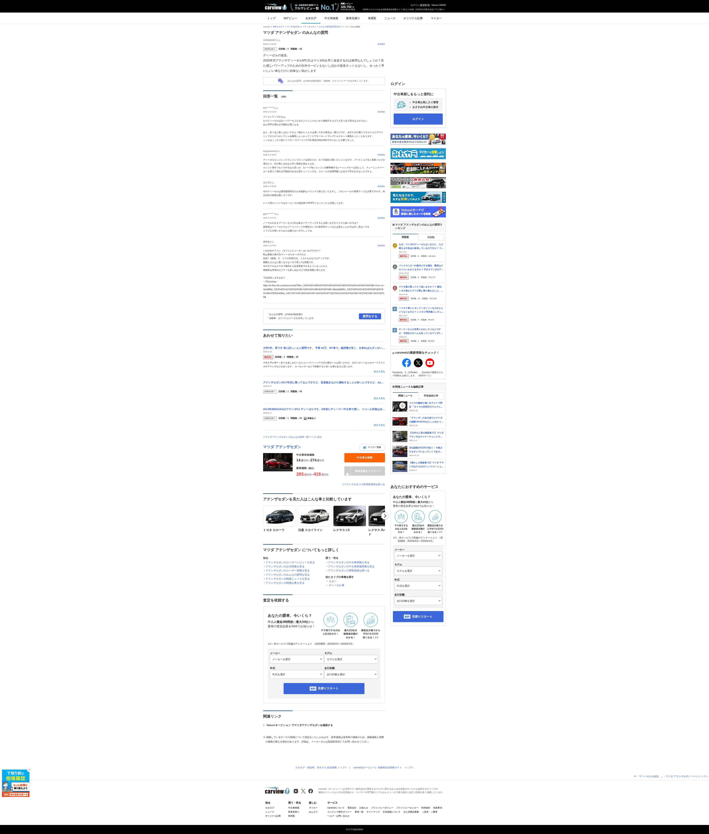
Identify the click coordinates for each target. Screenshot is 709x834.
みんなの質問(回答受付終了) (330, 27)
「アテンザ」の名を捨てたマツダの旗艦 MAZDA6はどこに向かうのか (426, 420)
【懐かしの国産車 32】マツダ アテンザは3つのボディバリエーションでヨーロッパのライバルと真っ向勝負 (426, 464)
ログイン (414, 5)
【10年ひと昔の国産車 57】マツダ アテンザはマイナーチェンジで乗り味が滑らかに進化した (426, 434)
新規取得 (424, 5)
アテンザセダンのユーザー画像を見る (288, 570)
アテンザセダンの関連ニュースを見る (288, 578)
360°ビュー (290, 18)
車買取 (372, 18)
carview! (266, 27)
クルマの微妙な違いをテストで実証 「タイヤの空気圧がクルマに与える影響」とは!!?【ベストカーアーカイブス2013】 (426, 405)
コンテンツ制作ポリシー (339, 812)
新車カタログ (278, 27)
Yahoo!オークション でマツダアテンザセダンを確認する (299, 725)
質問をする (370, 316)
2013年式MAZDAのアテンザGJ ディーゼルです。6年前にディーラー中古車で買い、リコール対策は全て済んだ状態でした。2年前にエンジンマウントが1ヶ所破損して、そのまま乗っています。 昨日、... (324, 409)
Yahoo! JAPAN (438, 5)
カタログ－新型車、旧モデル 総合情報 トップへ (321, 767)
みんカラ (313, 812)
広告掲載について (391, 812)
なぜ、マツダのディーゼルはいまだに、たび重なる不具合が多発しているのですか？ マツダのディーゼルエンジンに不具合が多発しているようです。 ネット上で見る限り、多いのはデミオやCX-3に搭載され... (421, 246)
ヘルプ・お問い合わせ (338, 816)
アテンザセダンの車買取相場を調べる (364, 484)
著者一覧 (359, 812)
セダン (333, 581)
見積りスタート (328, 688)
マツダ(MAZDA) (293, 27)
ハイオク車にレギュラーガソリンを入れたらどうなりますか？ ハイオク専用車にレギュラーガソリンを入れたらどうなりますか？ (421, 310)
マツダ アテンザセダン (282, 447)
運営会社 (351, 808)
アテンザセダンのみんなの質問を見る (288, 574)
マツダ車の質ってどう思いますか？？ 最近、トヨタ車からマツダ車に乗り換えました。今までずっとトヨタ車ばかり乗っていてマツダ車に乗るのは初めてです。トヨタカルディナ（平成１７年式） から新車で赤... (421, 289)
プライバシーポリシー (382, 808)
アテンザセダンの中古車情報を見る (348, 562)
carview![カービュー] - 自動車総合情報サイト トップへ (383, 767)
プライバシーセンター (407, 808)
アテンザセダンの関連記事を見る (285, 582)
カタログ (310, 18)
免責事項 (437, 808)
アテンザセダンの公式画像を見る (285, 566)
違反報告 (381, 44)
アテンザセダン (309, 27)
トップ (271, 18)
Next (385, 516)
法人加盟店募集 (411, 812)
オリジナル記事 (413, 18)
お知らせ (363, 808)
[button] (372, 447)
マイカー (436, 18)
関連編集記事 (431, 395)
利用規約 (425, 808)
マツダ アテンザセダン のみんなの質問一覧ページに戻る (293, 437)
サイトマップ (373, 812)
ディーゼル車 (336, 585)
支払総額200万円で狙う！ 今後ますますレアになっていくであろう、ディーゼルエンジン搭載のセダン (425, 449)
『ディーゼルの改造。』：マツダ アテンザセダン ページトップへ (672, 776)
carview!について (336, 808)
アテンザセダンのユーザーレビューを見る (290, 562)
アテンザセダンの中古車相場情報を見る (351, 566)
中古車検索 (331, 18)
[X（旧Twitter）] (303, 791)
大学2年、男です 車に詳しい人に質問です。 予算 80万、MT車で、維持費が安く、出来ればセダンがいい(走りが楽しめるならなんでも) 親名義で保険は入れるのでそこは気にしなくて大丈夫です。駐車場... (324, 347)
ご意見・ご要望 (429, 812)
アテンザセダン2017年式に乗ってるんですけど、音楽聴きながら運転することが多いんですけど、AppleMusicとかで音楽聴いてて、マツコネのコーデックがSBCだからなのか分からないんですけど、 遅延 (324, 382)
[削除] (29, 770)
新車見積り (353, 18)
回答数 (431, 237)
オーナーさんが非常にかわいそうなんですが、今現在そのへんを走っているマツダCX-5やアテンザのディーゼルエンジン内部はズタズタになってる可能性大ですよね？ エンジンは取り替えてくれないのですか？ (421, 331)
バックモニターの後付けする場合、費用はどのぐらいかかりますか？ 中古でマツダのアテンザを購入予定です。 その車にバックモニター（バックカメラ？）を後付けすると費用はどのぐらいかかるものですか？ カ (421, 267)
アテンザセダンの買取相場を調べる (348, 570)
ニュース (389, 18)
